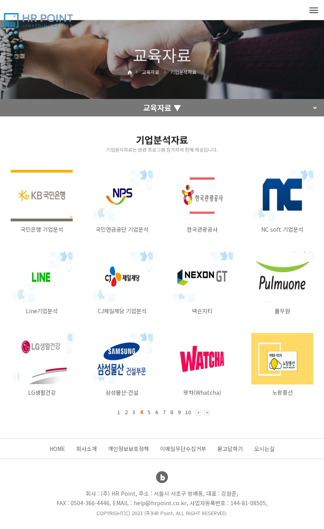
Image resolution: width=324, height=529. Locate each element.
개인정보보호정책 (128, 449)
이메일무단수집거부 (183, 449)
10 (188, 412)
